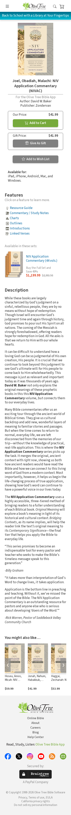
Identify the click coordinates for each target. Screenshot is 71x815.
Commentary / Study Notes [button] (29, 213)
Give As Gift (37, 143)
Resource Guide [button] (21, 208)
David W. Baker (41, 101)
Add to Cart (37, 123)
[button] (54, 7)
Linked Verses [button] (20, 233)
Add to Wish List (38, 159)
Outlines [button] (16, 223)
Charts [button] (14, 218)
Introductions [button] (20, 228)
